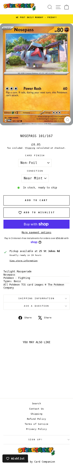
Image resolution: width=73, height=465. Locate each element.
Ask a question (36, 306)
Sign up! (35, 439)
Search (36, 403)
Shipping (30, 148)
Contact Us (36, 409)
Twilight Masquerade (17, 271)
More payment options (36, 232)
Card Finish (35, 155)
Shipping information (36, 298)
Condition (35, 171)
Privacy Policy (36, 429)
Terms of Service (36, 424)
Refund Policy (36, 419)
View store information (24, 261)
